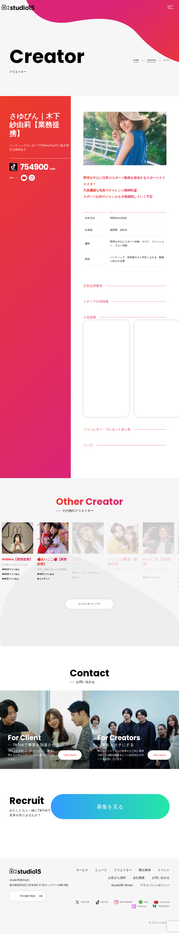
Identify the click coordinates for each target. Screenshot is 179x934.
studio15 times (122, 885)
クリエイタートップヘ (89, 603)
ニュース (101, 870)
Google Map (27, 896)
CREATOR (151, 60)
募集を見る (110, 806)
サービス (82, 870)
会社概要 (139, 878)
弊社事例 (145, 870)
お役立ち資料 (117, 878)
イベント (164, 870)
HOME (136, 60)
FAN (37, 167)
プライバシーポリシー (155, 885)
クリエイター (123, 870)
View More (69, 755)
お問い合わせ (161, 878)
